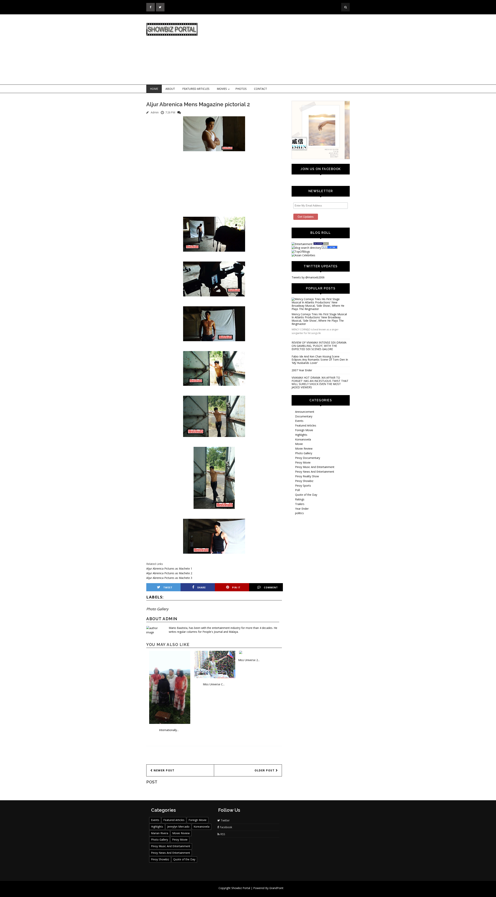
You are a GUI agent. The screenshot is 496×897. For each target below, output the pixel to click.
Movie (299, 466)
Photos (241, 89)
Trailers (299, 526)
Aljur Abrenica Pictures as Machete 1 (169, 568)
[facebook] (150, 7)
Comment (271, 587)
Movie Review (304, 470)
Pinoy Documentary (307, 480)
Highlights (301, 456)
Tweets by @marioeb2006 (308, 277)
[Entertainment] (302, 244)
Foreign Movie (304, 452)
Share (201, 587)
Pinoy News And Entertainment (314, 493)
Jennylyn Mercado (178, 826)
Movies (222, 89)
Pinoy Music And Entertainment (314, 489)
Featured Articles (195, 89)
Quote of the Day (306, 516)
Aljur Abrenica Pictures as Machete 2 (169, 573)
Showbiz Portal (240, 888)
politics (299, 535)
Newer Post (164, 770)
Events (299, 443)
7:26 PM (170, 112)
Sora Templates (260, 892)
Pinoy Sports (303, 507)
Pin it (236, 587)
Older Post (265, 770)
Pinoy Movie (303, 484)
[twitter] (160, 7)
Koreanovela (303, 461)
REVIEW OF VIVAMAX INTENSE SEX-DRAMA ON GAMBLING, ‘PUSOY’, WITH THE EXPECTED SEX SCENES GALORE (319, 368)
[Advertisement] (280, 49)
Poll (297, 512)
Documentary (303, 438)
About (170, 89)
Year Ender (302, 530)
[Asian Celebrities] (303, 255)
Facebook (225, 827)
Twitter (225, 820)
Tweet (167, 587)
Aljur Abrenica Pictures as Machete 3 (169, 578)
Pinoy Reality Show (307, 498)
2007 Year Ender (302, 392)
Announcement (304, 433)
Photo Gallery (157, 609)
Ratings (299, 521)
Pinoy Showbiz (304, 503)
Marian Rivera (159, 833)
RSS (222, 834)
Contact (260, 89)
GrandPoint (276, 888)
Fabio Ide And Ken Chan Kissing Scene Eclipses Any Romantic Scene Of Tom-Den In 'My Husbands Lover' (320, 381)
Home (154, 89)
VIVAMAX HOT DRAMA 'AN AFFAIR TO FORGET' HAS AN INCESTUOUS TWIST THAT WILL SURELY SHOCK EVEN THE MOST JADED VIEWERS (320, 404)
